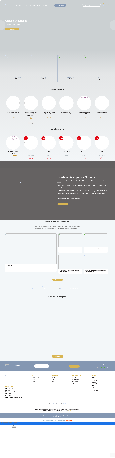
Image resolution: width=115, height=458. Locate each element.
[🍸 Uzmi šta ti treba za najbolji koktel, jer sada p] (18, 301)
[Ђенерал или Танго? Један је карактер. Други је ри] (18, 334)
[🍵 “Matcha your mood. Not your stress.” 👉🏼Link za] (44, 324)
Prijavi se (74, 366)
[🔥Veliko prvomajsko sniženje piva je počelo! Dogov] (18, 315)
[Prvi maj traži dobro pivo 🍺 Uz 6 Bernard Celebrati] (97, 300)
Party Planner (61, 5)
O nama (6, 1)
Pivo (53, 381)
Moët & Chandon (47, 79)
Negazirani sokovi (75, 379)
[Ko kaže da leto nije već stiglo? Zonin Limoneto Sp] (44, 315)
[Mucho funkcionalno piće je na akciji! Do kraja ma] (18, 343)
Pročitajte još (31, 123)
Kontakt (11, 1)
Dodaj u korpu (13, 123)
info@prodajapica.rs (106, 1)
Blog (34, 5)
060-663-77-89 (71, 410)
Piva (22, 5)
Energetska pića (75, 381)
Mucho (100, 79)
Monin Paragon (73, 79)
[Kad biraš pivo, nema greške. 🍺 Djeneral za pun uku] (97, 325)
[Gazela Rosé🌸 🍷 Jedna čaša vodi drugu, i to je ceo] (97, 340)
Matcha (21, 79)
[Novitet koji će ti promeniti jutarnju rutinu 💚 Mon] (70, 327)
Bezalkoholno (27, 5)
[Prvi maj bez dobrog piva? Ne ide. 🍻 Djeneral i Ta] (44, 302)
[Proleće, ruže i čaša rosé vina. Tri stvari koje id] (44, 341)
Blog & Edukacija (35, 377)
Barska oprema (38, 5)
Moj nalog (34, 383)
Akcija (43, 5)
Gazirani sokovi (75, 377)
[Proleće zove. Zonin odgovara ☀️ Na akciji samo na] (70, 314)
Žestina (17, 5)
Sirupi (73, 383)
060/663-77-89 (97, 1)
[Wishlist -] (106, 5)
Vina (20, 5)
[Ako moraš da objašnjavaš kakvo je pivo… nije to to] (44, 334)
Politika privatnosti (35, 388)
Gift (31, 5)
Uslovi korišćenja (35, 385)
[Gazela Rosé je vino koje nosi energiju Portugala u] (70, 345)
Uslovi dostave (34, 387)
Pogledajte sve (58, 356)
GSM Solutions (69, 420)
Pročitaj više (12, 29)
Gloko (46, 5)
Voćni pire (74, 385)
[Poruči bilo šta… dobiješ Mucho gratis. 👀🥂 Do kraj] (70, 334)
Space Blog (57, 279)
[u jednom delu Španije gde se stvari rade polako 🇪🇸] (70, 305)
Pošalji (14, 426)
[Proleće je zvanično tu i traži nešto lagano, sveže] (97, 317)
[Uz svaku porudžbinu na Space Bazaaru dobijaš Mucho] (97, 335)
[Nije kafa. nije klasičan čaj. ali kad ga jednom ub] (18, 327)
